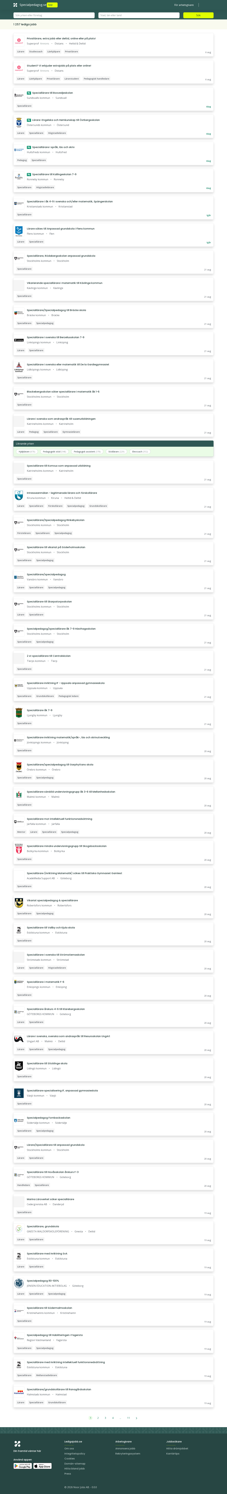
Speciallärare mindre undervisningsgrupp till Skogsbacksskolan (67, 846)
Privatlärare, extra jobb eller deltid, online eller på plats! (61, 38)
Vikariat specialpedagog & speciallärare (52, 900)
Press (67, 1473)
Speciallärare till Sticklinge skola (47, 1063)
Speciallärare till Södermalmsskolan (49, 1308)
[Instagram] (15, 1487)
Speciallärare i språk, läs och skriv (51, 147)
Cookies (69, 1458)
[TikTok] (34, 1487)
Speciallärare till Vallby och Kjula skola (51, 927)
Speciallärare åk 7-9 (39, 710)
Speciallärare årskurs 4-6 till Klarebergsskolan (56, 1009)
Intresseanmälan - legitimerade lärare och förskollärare (62, 493)
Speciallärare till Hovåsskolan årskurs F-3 (53, 1172)
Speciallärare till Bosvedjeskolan (50, 93)
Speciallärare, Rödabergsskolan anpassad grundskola (61, 256)
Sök (198, 15)
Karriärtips (172, 1453)
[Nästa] (137, 1418)
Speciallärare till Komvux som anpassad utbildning (58, 466)
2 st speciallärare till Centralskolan (49, 656)
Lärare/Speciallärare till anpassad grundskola (55, 1145)
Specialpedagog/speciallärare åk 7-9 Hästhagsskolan (61, 629)
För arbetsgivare (184, 5)
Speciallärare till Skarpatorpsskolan (49, 601)
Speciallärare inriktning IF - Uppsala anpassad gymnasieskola (66, 683)
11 (128, 1418)
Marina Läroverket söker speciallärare (50, 1199)
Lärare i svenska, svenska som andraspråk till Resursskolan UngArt (68, 1036)
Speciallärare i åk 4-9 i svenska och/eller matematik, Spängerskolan (70, 201)
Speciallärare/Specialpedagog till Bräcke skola (56, 310)
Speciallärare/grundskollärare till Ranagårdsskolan (59, 1389)
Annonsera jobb (125, 1448)
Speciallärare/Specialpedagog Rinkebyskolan (55, 520)
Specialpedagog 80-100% (43, 1281)
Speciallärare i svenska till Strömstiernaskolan (56, 955)
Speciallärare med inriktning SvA (47, 1253)
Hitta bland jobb (74, 1468)
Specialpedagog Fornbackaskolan (48, 1118)
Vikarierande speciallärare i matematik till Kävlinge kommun (64, 283)
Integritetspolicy (74, 1453)
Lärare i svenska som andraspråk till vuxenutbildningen (61, 419)
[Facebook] (28, 1487)
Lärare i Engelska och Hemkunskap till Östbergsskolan (64, 120)
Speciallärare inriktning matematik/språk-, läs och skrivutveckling (68, 737)
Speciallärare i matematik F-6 (45, 982)
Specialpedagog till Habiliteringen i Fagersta (55, 1335)
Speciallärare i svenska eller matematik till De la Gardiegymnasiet (68, 364)
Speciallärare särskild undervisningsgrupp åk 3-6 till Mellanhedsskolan (71, 792)
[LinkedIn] (22, 1487)
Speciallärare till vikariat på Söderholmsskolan (56, 547)
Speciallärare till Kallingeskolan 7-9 (52, 174)
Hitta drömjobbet (177, 1448)
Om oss (69, 1448)
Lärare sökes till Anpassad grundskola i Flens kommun (61, 228)
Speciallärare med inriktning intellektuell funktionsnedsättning (66, 1362)
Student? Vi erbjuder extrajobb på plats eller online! (59, 65)
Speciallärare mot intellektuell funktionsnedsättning (59, 819)
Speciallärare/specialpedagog (46, 574)
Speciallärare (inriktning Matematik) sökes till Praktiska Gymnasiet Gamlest (74, 873)
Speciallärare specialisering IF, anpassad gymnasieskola (62, 1090)
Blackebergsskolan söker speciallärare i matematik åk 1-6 (63, 391)
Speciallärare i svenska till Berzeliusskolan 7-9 (55, 337)
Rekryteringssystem (127, 1453)
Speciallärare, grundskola (43, 1226)
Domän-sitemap (74, 1463)
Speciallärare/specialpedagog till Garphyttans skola (60, 764)
